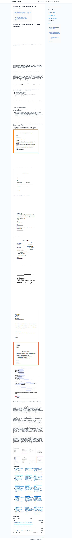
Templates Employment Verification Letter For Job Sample (23, 530)
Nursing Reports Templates (52, 18)
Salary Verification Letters (29, 471)
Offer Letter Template (37, 498)
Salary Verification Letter (19, 475)
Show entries (16, 518)
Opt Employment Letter (28, 508)
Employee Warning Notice (38, 476)
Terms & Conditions (57, 1)
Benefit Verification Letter (29, 509)
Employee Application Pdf (38, 510)
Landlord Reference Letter (38, 509)
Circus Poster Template (51, 12)
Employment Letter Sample (29, 477)
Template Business (16, 1)
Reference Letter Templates (38, 472)
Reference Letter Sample (28, 470)
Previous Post (14, 537)
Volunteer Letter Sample (38, 468)
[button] (38, 520)
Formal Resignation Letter (38, 490)
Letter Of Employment (28, 499)
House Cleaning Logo (51, 15)
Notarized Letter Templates (38, 511)
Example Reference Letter (38, 481)
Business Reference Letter (38, 471)
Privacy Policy (50, 1)
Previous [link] (34, 532)
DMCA (46, 1)
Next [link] (41, 532)
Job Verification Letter (18, 478)
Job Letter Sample (37, 487)
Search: (31, 518)
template (49, 23)
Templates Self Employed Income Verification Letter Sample (23, 524)
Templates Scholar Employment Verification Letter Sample (23, 522)
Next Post (43, 537)
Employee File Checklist (38, 499)
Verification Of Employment (19, 511)
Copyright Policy (41, 1)
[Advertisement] (20, 34)
